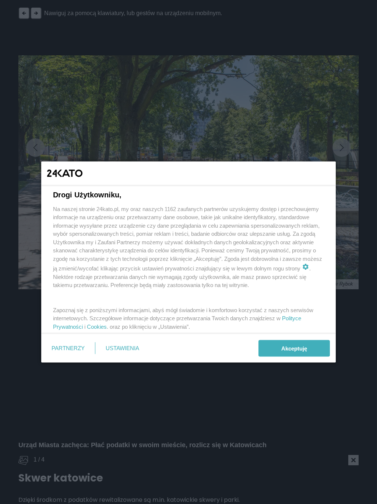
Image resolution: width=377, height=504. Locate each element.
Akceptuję (294, 348)
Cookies (97, 326)
